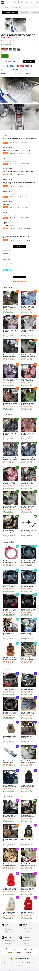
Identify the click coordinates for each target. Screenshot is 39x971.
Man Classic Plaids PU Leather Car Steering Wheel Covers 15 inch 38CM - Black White (28, 585)
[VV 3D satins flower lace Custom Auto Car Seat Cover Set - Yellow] (10, 904)
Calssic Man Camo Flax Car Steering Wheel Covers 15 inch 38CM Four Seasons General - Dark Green (28, 688)
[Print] (13, 66)
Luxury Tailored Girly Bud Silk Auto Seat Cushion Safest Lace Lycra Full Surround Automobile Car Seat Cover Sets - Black (9, 355)
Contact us (7, 928)
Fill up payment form (27, 945)
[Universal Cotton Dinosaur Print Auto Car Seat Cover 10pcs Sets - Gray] (28, 752)
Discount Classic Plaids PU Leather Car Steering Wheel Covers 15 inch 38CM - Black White (28, 610)
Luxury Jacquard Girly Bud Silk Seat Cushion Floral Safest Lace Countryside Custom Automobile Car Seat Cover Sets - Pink (10, 331)
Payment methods (8, 929)
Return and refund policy (28, 928)
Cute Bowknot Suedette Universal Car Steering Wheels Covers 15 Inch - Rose (10, 561)
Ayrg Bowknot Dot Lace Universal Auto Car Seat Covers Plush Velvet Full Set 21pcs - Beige (28, 888)
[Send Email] (16, 66)
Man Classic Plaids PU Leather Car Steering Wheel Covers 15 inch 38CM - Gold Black (28, 561)
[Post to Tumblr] (30, 66)
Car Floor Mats (18, 8)
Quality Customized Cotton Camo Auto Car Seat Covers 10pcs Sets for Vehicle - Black (28, 840)
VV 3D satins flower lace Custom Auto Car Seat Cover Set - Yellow (10, 913)
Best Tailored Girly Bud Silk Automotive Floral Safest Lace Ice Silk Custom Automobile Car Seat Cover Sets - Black (10, 816)
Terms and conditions (9, 942)
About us (7, 926)
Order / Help (25, 942)
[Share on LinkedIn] (26, 66)
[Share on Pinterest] (18, 66)
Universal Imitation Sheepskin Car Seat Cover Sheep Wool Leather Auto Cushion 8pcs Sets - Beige (9, 864)
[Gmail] (21, 66)
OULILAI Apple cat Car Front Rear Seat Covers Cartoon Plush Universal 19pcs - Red (28, 913)
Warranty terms (26, 929)
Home (2, 8)
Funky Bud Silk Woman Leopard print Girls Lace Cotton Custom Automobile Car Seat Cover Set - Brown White (10, 404)
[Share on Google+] (23, 66)
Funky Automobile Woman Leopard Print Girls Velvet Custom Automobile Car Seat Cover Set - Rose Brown (28, 379)
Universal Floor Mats (10, 12)
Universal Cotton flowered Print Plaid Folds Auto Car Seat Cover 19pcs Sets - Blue (28, 634)
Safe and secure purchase (10, 940)
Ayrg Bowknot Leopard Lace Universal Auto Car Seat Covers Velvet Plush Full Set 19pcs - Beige (28, 658)
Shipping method (8, 931)
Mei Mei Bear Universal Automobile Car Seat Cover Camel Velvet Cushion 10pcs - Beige (28, 864)
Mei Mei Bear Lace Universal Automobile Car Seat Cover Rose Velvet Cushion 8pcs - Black (9, 785)
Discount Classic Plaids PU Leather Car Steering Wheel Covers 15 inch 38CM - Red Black (10, 610)
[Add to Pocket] (28, 66)
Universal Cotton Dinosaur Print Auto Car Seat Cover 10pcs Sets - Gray (28, 761)
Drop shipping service (27, 932)
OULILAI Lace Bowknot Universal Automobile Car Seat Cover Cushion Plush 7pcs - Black (28, 785)
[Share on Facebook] (8, 66)
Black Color (24, 12)
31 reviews (35, 40)
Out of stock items (26, 931)
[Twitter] (11, 66)
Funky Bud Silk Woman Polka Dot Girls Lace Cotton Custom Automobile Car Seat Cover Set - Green (28, 404)
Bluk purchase (25, 926)
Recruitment (7, 932)
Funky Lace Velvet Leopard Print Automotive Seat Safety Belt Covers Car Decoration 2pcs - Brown (10, 634)
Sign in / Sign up (26, 940)
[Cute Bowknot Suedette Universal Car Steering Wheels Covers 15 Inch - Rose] (10, 552)
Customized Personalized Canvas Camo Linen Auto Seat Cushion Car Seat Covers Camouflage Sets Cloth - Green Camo (9, 307)
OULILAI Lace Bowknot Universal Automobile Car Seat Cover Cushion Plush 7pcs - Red (10, 888)
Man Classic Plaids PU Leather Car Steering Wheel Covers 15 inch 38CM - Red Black (10, 585)
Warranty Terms (8, 943)
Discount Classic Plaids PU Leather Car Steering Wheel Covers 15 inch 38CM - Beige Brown (10, 713)
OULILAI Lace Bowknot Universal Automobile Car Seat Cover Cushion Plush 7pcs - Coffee (10, 658)
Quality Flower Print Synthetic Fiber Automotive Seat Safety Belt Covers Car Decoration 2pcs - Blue (10, 761)
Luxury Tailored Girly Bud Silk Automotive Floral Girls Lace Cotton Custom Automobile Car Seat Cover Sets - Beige (28, 507)
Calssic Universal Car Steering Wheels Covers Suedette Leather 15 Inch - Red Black (10, 688)
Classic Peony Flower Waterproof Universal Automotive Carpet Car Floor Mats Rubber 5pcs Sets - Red (28, 713)
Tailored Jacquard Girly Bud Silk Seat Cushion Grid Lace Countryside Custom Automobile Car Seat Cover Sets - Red (10, 482)
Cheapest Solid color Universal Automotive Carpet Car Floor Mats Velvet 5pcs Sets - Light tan (10, 737)
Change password (26, 943)
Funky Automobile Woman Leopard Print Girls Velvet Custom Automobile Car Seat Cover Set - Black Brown (10, 531)
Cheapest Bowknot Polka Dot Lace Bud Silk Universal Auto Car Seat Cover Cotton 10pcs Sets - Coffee (28, 737)
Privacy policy (8, 945)
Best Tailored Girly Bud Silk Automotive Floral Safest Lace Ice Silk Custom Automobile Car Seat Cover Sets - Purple (10, 379)
